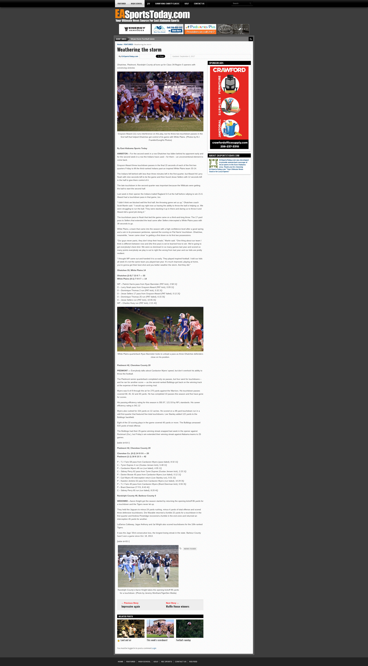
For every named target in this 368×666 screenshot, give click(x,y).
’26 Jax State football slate (142, 39)
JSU (148, 3)
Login (154, 648)
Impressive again (130, 606)
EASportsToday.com (129, 56)
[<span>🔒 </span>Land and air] (130, 637)
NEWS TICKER (190, 549)
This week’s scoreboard (157, 640)
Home (119, 44)
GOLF (187, 3)
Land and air (124, 640)
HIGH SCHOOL (136, 3)
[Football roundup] (189, 637)
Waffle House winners (177, 606)
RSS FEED (193, 661)
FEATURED (122, 3)
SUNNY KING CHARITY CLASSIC (167, 3)
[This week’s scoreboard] (160, 637)
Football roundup (183, 640)
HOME (120, 661)
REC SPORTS (166, 661)
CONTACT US (199, 3)
